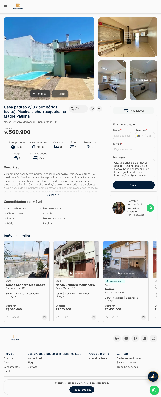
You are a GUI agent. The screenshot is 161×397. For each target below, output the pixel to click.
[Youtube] (126, 338)
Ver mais (51, 195)
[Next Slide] (46, 259)
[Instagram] (153, 338)
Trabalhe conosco (127, 366)
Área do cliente (98, 358)
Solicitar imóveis (126, 362)
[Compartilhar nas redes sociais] (99, 109)
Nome (117, 130)
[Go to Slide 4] (28, 273)
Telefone (141, 130)
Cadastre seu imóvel (129, 358)
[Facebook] (135, 338)
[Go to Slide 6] (34, 273)
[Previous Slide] (7, 259)
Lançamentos (12, 366)
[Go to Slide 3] (25, 273)
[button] (26, 259)
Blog (30, 362)
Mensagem (119, 157)
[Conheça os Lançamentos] (153, 376)
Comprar (9, 358)
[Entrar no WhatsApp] (150, 208)
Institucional (35, 358)
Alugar (7, 362)
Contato (32, 366)
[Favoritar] (92, 109)
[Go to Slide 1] (20, 273)
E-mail (117, 143)
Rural (7, 371)
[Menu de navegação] (5, 6)
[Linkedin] (144, 338)
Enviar (133, 185)
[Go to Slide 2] (22, 273)
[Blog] (117, 338)
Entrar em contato (124, 124)
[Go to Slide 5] (31, 273)
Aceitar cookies (82, 389)
